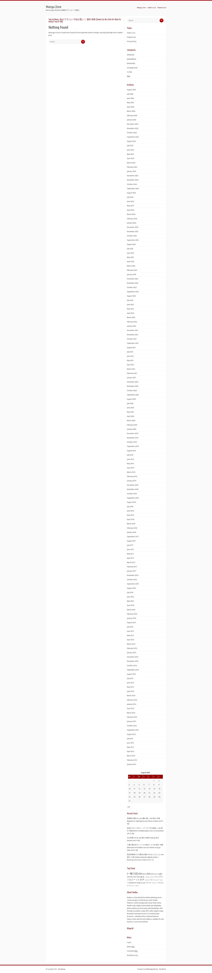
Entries (131, 947)
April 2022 (130, 313)
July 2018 (130, 506)
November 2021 (132, 335)
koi (148, 873)
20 (144, 793)
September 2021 (133, 343)
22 (154, 793)
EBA (140, 874)
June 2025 (130, 150)
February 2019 (132, 476)
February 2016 (132, 614)
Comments (132, 951)
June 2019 (130, 459)
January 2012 (131, 764)
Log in (129, 942)
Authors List (151, 7)
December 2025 (132, 124)
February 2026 (132, 115)
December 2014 (132, 657)
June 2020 (130, 408)
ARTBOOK (130, 55)
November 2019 (132, 438)
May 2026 (130, 103)
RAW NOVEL (131, 63)
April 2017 (130, 558)
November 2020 (132, 386)
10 (129, 789)
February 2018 (132, 528)
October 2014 (132, 665)
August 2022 (131, 296)
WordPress (162, 969)
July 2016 (130, 592)
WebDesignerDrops (152, 969)
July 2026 (130, 94)
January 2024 (131, 223)
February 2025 (132, 167)
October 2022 (132, 287)
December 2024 (132, 176)
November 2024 (132, 180)
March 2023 (131, 266)
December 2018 (132, 485)
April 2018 (130, 519)
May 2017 (130, 554)
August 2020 (131, 399)
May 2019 (130, 463)
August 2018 (131, 502)
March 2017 (131, 562)
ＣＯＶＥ (148, 883)
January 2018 (131, 532)
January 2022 (131, 326)
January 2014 (131, 704)
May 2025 (130, 154)
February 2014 (132, 700)
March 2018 (131, 524)
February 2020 (132, 425)
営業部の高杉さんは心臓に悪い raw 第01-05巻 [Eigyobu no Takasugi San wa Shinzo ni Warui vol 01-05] (145, 821)
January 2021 (131, 378)
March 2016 (131, 610)
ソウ (137, 880)
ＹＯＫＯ (160, 883)
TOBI (134, 877)
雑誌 (128, 76)
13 (144, 789)
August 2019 (131, 451)
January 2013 (131, 721)
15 (154, 789)
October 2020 (132, 390)
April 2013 (130, 708)
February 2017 (132, 567)
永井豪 (139, 883)
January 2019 (131, 481)
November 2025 (132, 128)
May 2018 (130, 515)
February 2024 (132, 219)
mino (156, 874)
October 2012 (132, 726)
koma (152, 874)
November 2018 (132, 489)
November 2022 (132, 283)
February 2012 (132, 760)
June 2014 (130, 683)
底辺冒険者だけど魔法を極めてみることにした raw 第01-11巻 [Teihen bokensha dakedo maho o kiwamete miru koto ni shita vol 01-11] (145, 857)
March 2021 (131, 369)
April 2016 (130, 605)
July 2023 (130, 249)
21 (149, 793)
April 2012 (130, 751)
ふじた (152, 877)
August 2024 (131, 193)
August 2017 (131, 541)
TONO (138, 877)
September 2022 (133, 292)
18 (134, 793)
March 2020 (131, 420)
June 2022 (130, 304)
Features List (161, 7)
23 (159, 793)
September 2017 (133, 537)
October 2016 (132, 579)
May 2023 (130, 257)
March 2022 (131, 317)
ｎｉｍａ (136, 885)
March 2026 (131, 111)
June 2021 (130, 356)
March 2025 (131, 163)
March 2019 (131, 472)
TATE (131, 877)
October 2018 (132, 494)
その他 (129, 72)
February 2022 (132, 322)
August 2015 (131, 622)
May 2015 (130, 635)
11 (134, 789)
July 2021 (130, 352)
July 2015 (130, 627)
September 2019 (133, 446)
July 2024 (130, 197)
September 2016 (133, 584)
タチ (142, 879)
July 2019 (130, 455)
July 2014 (130, 678)
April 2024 (130, 210)
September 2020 (133, 395)
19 (139, 793)
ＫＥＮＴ (154, 882)
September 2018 (133, 498)
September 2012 (133, 730)
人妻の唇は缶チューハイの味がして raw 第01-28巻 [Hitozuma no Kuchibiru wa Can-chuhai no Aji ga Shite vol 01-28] (145, 847)
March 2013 (131, 713)
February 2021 (132, 373)
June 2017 (130, 549)
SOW (128, 877)
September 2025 (133, 137)
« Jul (128, 807)
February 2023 (132, 270)
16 (159, 789)
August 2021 (131, 347)
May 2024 (130, 206)
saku (160, 874)
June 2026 (130, 98)
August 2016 (131, 588)
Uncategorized (132, 68)
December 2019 (132, 433)
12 (139, 789)
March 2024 (131, 214)
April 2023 (130, 261)
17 (129, 793)
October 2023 (132, 236)
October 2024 (132, 184)
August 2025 (131, 141)
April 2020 (130, 416)
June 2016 (130, 597)
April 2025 (130, 158)
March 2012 (131, 756)
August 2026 (131, 90)
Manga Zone (53, 7)
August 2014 (131, 674)
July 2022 (130, 300)
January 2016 (131, 618)
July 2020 (130, 403)
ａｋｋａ (130, 885)
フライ (151, 880)
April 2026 (130, 107)
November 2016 (132, 575)
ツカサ (147, 880)
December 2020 (132, 382)
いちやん (147, 877)
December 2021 (132, 330)
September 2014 (133, 670)
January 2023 (131, 274)
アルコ (156, 877)
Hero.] (145, 874)
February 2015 (132, 648)
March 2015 (131, 644)
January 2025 (131, 171)
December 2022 (132, 279)
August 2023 (131, 244)
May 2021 (130, 360)
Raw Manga (61, 969)
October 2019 (132, 442)
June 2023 (130, 253)
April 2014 (130, 691)
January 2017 (131, 571)
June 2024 (130, 201)
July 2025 (130, 145)
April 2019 (130, 468)
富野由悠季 (132, 882)
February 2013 (132, 717)
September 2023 (133, 240)
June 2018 (130, 511)
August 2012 (131, 734)
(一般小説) (132, 873)
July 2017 (130, 545)
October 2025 (132, 133)
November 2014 (132, 661)
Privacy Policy (131, 41)
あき (142, 877)
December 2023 (132, 227)
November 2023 (132, 231)
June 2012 (130, 743)
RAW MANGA (131, 59)
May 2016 (130, 601)
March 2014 (131, 696)
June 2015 (130, 631)
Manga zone (141, 7)
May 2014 (130, 687)
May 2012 (130, 747)
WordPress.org (132, 955)
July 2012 (130, 738)
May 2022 (130, 309)
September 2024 (133, 188)
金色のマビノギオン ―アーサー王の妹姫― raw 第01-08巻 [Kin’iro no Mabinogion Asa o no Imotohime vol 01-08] (145, 830)
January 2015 (131, 653)
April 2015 (130, 640)
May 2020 (130, 412)
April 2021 (130, 365)
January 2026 (131, 120)
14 (149, 789)
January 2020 (131, 429)
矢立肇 (143, 882)
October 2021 (132, 339)
